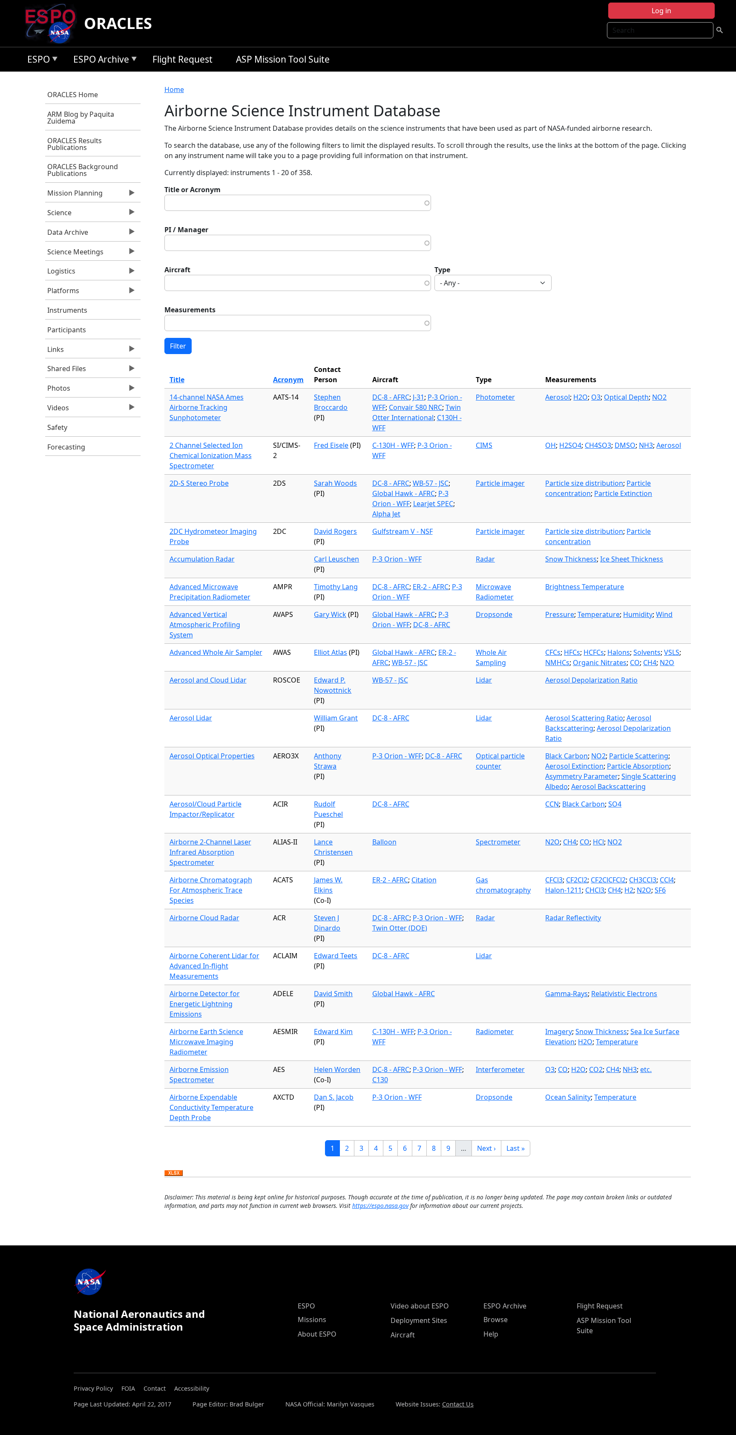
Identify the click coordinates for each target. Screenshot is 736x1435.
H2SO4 (570, 445)
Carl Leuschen (336, 559)
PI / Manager (186, 229)
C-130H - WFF (393, 445)
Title (177, 379)
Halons (618, 652)
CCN (552, 804)
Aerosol (557, 397)
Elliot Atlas (330, 652)
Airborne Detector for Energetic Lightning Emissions (205, 1004)
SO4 (614, 804)
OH (550, 445)
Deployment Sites (419, 1320)
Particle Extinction (623, 493)
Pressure (559, 614)
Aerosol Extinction (574, 766)
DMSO (625, 445)
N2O (667, 662)
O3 (596, 397)
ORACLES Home (72, 94)
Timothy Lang (336, 586)
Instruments (67, 310)
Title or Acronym (192, 189)
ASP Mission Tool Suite (283, 59)
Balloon (384, 842)
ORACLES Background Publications (82, 170)
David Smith (333, 993)
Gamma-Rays (566, 993)
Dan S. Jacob (334, 1097)
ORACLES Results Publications (74, 144)
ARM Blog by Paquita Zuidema (80, 117)
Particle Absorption (638, 766)
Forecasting (66, 447)
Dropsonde (494, 614)
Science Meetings (74, 254)
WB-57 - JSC (430, 483)
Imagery (558, 1031)
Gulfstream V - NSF (402, 531)
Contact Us (458, 1404)
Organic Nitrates (600, 662)
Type (442, 269)
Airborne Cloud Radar (204, 917)
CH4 (649, 662)
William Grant (336, 718)
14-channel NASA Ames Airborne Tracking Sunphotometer (207, 407)
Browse (495, 1319)
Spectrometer (498, 842)
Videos (57, 410)
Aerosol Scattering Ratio (584, 718)
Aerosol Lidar (191, 718)
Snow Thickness (571, 559)
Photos (57, 390)
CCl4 (667, 880)
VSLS (671, 652)
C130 (380, 1079)
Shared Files (65, 370)
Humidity (638, 614)
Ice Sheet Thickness (631, 559)
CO (635, 662)
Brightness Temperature (584, 586)
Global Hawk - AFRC (403, 493)
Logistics (60, 273)
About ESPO (317, 1334)
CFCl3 (554, 880)
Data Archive (66, 234)
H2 (628, 890)
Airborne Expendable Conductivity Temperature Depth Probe (211, 1107)
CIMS (484, 445)
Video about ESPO (420, 1306)
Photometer (495, 397)
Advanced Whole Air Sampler (216, 652)
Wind (664, 614)
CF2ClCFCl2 (608, 880)
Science (58, 215)
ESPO (36, 60)
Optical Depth (626, 397)
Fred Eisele (331, 445)
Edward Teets (335, 955)
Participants (66, 329)
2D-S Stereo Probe (199, 483)
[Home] (53, 23)
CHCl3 (594, 890)
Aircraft (177, 269)
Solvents (647, 652)
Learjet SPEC (433, 503)
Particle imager (500, 483)
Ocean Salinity (568, 1097)
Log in (661, 10)
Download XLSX (173, 1173)
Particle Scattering (638, 756)
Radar (485, 559)
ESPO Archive (99, 60)
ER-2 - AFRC (430, 586)
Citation (424, 880)
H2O (580, 397)
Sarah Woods (335, 483)
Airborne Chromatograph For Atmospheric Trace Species (211, 890)
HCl (598, 842)
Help (490, 1334)
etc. (646, 1069)
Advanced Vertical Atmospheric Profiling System (205, 625)
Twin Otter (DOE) (399, 928)
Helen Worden (337, 1069)
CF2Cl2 (576, 880)
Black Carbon (566, 756)
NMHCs (557, 662)
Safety (57, 427)
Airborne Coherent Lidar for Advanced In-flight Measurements (214, 966)
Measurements (190, 309)
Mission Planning (74, 195)
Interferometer (500, 1069)
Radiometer (495, 1031)
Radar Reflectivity (573, 917)
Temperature (599, 614)
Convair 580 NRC (415, 407)
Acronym (288, 379)
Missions (312, 1319)
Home (174, 89)
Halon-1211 (563, 890)
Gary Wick (330, 614)
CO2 (596, 1069)
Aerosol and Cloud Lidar (208, 680)
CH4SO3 (598, 445)
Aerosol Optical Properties (212, 756)
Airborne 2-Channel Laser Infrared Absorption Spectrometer (210, 852)
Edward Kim (333, 1031)
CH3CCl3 (642, 880)
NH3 (646, 445)
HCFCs (594, 652)
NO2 (659, 397)
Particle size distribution (584, 483)
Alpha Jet (386, 514)
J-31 (418, 397)
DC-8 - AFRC (390, 397)
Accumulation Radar (202, 559)
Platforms (62, 293)
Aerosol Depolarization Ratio (591, 680)
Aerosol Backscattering (608, 786)
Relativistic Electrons (624, 993)
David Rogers (335, 531)
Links (54, 351)
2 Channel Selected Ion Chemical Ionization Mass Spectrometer (211, 455)
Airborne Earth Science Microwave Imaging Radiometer (206, 1042)
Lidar (484, 680)
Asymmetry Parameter (581, 776)
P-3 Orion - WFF (397, 559)
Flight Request (182, 59)
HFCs (572, 652)
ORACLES (118, 23)
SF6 (660, 890)
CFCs (553, 652)
